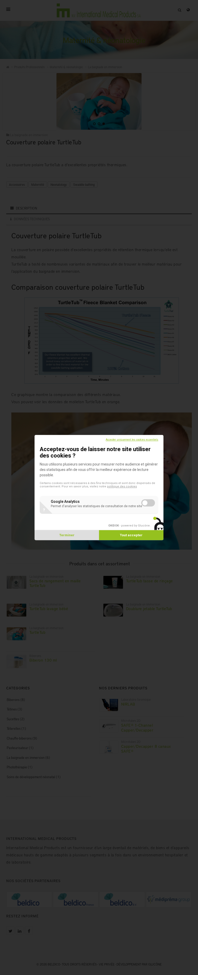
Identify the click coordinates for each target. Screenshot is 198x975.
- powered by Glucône (129, 525)
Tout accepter (131, 535)
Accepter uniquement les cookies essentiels (132, 439)
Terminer (67, 535)
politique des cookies (122, 486)
